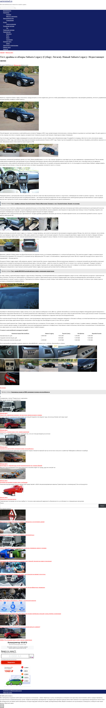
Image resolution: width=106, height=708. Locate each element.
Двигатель (6, 12)
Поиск (2, 503)
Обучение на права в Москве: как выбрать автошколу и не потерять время (22, 521)
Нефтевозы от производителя (8, 499)
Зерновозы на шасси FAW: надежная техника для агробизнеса (17, 448)
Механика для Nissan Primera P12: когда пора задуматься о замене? (20, 627)
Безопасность (7, 11)
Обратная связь (7, 692)
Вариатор (9, 34)
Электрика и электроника (10, 45)
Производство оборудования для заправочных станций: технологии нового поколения (26, 561)
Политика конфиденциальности (12, 690)
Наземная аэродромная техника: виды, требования (13, 482)
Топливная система (8, 26)
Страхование (10, 20)
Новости (5, 49)
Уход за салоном (11, 24)
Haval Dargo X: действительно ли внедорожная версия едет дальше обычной (21, 465)
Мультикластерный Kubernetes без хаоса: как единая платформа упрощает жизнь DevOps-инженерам (30, 613)
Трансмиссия (7, 32)
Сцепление (9, 39)
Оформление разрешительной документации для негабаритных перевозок (22, 587)
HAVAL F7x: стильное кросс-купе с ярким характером (14, 432)
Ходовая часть (7, 41)
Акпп (7, 36)
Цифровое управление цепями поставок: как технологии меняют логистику (23, 574)
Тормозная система (8, 30)
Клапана (8, 14)
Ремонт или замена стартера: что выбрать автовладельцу (17, 535)
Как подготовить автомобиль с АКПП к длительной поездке (18, 600)
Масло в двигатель (11, 16)
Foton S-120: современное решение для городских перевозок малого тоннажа (21, 415)
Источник (3, 387)
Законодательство (8, 18)
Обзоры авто (7, 47)
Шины (8, 43)
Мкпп (7, 38)
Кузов (5, 22)
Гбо (7, 28)
